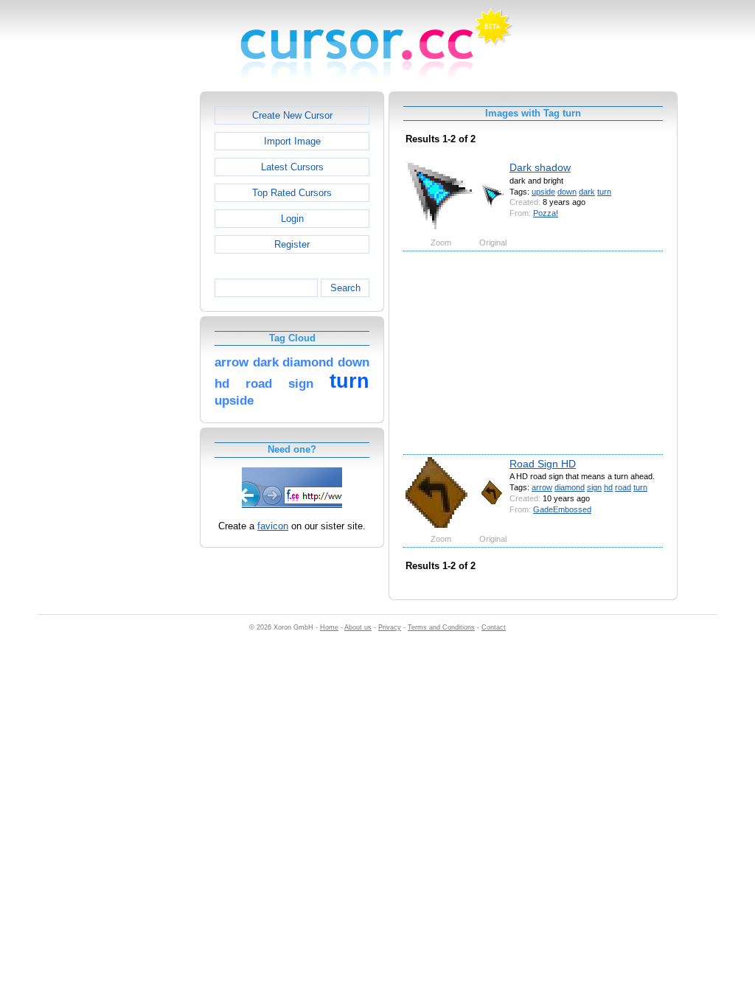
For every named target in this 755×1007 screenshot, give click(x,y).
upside (543, 191)
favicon (272, 526)
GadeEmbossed (562, 509)
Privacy (389, 627)
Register (292, 244)
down (567, 191)
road (623, 487)
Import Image (292, 141)
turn (604, 191)
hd (608, 487)
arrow (542, 487)
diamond (569, 487)
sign (594, 487)
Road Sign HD (542, 464)
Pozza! (545, 213)
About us (358, 627)
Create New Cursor (292, 115)
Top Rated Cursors (292, 192)
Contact (493, 627)
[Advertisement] (136, 312)
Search (345, 287)
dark (587, 191)
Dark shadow (540, 167)
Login (292, 218)
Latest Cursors (292, 167)
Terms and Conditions (441, 627)
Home (329, 627)
